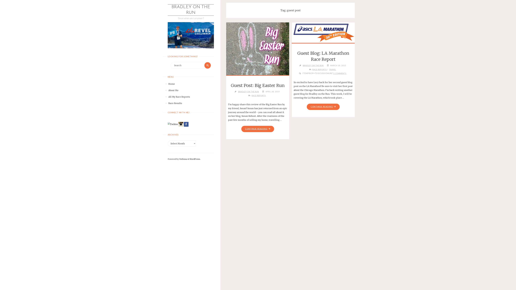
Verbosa (183, 159)
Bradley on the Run (190, 10)
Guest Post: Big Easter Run (258, 85)
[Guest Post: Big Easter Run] (257, 53)
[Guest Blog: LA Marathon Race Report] (323, 32)
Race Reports (259, 96)
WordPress (194, 159)
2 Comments (339, 73)
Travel (332, 69)
